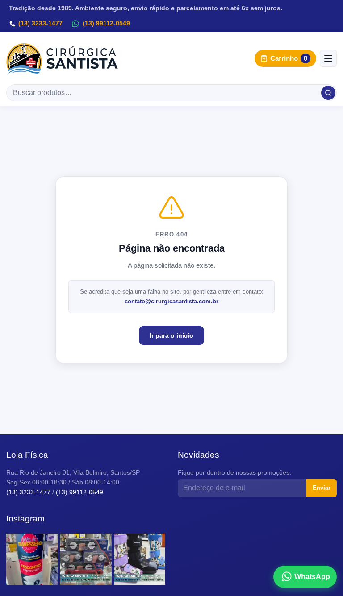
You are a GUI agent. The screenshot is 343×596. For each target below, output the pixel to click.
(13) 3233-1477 (40, 23)
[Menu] (328, 58)
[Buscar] (328, 93)
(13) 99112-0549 (106, 23)
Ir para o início (171, 335)
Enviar (321, 487)
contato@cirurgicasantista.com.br (171, 301)
